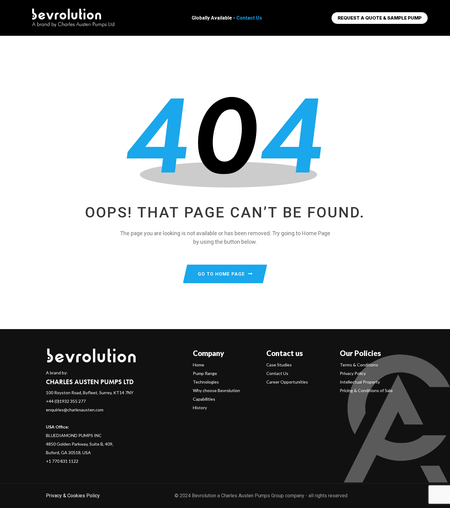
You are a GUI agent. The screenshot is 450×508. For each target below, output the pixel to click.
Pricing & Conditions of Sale (366, 390)
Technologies (206, 381)
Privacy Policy (353, 373)
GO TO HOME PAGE (221, 274)
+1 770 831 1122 (62, 461)
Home (198, 364)
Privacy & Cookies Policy (73, 496)
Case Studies (279, 364)
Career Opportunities (287, 381)
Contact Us (249, 18)
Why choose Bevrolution (216, 390)
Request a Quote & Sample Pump (380, 18)
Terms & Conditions (359, 364)
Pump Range (205, 373)
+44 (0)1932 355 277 (66, 401)
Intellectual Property (360, 381)
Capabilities (204, 399)
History (200, 407)
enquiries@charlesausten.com (74, 409)
